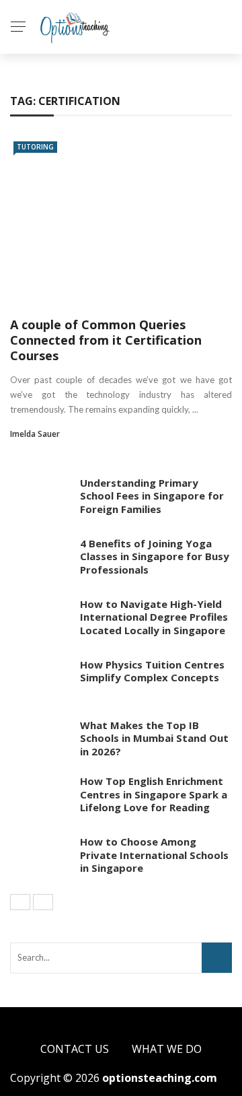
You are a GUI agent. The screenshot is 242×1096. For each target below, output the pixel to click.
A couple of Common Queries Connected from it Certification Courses (106, 340)
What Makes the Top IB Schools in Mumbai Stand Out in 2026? (154, 738)
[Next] (43, 902)
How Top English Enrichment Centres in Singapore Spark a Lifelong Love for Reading (153, 794)
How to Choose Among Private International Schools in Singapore (154, 855)
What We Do (167, 1048)
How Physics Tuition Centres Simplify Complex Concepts (152, 671)
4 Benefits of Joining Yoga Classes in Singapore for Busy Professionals (154, 556)
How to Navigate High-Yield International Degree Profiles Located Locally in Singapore (154, 617)
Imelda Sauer (35, 434)
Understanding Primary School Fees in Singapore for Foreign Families (152, 496)
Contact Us (74, 1048)
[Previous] (20, 902)
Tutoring (35, 146)
